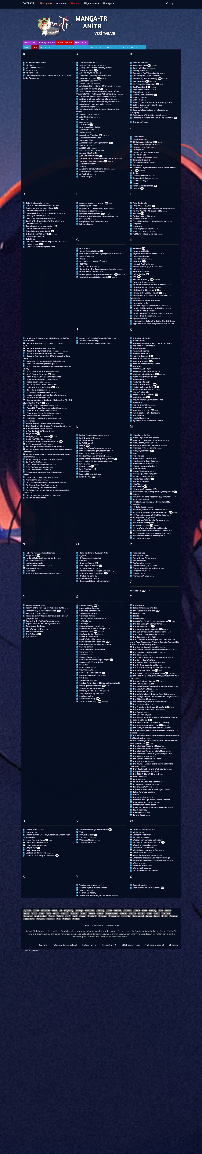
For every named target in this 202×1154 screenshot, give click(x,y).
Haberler (62, 3)
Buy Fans (43, 945)
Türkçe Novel (29, 919)
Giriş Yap (172, 3)
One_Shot (166, 913)
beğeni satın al (89, 945)
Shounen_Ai (114, 916)
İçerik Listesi (92, 3)
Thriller (164, 916)
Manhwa (74, 913)
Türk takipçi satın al (154, 945)
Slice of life (125, 916)
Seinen (52, 916)
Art (61, 910)
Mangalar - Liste (48, 42)
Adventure (45, 910)
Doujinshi (127, 910)
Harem (168, 910)
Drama (137, 910)
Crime (109, 910)
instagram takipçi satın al (65, 945)
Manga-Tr (35, 950)
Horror (34, 913)
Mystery (141, 913)
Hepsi (35, 47)
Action (36, 910)
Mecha (92, 913)
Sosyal (108, 3)
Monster (123, 913)
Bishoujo (79, 910)
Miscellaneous (112, 913)
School (60, 916)
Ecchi (144, 910)
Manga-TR (47, 3)
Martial (83, 913)
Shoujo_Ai (92, 916)
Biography (68, 910)
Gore (161, 910)
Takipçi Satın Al (109, 945)
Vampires (41, 919)
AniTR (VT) (29, 3)
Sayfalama (82, 42)
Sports (157, 916)
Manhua (64, 913)
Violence (50, 919)
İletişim (175, 945)
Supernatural (138, 916)
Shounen (102, 916)
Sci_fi (67, 916)
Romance (28, 916)
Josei (48, 913)
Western (76, 919)
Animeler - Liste (65, 42)
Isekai (41, 913)
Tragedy (173, 916)
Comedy (100, 910)
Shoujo (82, 916)
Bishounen (89, 910)
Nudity (156, 913)
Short (75, 916)
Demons (117, 910)
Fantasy (152, 910)
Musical (132, 913)
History (26, 913)
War (58, 919)
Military (100, 913)
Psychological (40, 916)
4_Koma (27, 910)
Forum (76, 3)
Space (149, 916)
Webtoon (66, 919)
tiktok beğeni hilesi (131, 945)
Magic (56, 913)
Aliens (54, 910)
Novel (149, 913)
